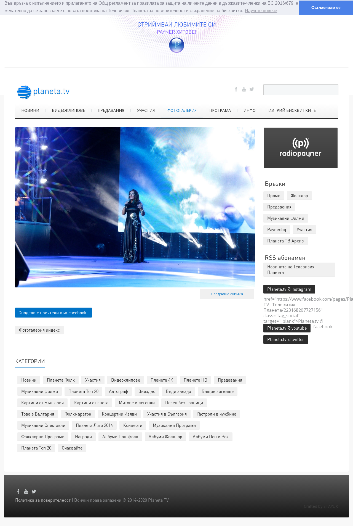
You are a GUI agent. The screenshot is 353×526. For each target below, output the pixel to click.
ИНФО (250, 110)
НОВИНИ (30, 110)
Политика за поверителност (43, 500)
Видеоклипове (125, 380)
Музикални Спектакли (43, 425)
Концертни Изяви (119, 414)
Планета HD (195, 380)
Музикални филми (39, 391)
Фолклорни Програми (43, 436)
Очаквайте (72, 448)
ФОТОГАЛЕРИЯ (182, 110)
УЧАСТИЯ (146, 110)
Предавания (230, 380)
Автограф (118, 391)
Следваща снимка (227, 293)
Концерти (132, 425)
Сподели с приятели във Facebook (52, 312)
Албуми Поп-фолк (120, 436)
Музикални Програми (174, 425)
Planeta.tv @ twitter (285, 339)
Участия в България (167, 414)
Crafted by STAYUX (321, 506)
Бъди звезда (178, 391)
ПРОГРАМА (220, 110)
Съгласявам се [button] (326, 7)
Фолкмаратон (78, 414)
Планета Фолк (61, 380)
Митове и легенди (137, 402)
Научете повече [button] (261, 10)
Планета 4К (162, 380)
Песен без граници (184, 402)
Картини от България (42, 402)
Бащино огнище (218, 391)
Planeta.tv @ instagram (289, 289)
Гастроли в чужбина (216, 414)
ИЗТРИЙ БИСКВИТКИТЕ (292, 110)
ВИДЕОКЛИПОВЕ (68, 110)
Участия (93, 380)
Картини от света (91, 402)
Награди (83, 436)
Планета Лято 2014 (94, 425)
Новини (28, 380)
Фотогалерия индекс (39, 330)
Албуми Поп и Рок (211, 436)
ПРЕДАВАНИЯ (111, 110)
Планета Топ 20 (83, 391)
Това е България (37, 414)
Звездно (146, 391)
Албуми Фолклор (165, 436)
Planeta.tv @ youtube (287, 328)
